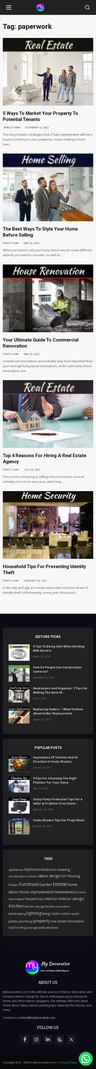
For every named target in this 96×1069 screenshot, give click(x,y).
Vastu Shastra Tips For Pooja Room (59, 820)
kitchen (16, 906)
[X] (71, 1039)
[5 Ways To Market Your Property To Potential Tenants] (48, 72)
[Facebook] (24, 1039)
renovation (76, 921)
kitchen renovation (57, 906)
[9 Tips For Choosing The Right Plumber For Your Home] (19, 784)
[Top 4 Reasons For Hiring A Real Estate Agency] (48, 414)
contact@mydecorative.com (36, 1018)
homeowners (65, 892)
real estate (59, 921)
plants (13, 921)
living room (50, 913)
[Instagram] (36, 1039)
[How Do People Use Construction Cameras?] (19, 673)
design (55, 875)
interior (51, 898)
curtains (32, 876)
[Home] (48, 7)
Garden (45, 884)
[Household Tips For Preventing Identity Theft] (48, 525)
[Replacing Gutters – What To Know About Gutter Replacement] (19, 715)
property (41, 921)
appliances (16, 870)
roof (12, 927)
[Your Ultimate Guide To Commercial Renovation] (48, 298)
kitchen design (34, 906)
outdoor (66, 914)
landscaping (17, 913)
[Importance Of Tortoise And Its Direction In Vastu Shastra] (19, 763)
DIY (64, 876)
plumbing (25, 921)
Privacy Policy (68, 1062)
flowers (13, 885)
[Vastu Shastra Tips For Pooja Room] (19, 826)
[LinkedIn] (48, 1039)
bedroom (49, 869)
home (60, 883)
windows (52, 927)
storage (32, 927)
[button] (8, 7)
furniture (29, 884)
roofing (21, 927)
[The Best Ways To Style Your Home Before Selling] (48, 187)
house (30, 898)
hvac (40, 899)
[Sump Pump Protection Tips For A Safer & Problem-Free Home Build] (19, 805)
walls (41, 928)
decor (43, 875)
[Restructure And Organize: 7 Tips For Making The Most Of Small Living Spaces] (19, 694)
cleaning (63, 869)
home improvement (36, 892)
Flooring (74, 876)
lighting (34, 913)
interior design (71, 898)
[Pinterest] (59, 1039)
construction (17, 876)
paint (75, 914)
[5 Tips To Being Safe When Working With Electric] (19, 652)
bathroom (32, 869)
